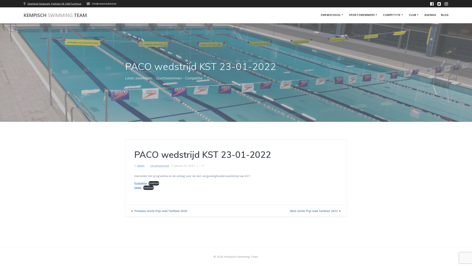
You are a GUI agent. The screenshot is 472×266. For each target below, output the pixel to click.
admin (141, 165)
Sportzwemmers (362, 15)
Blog (445, 15)
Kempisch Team (55, 15)
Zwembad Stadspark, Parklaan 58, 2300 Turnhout (54, 3)
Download (153, 183)
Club (412, 15)
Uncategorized (159, 165)
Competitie (392, 15)
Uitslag (137, 187)
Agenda (430, 15)
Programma (140, 183)
